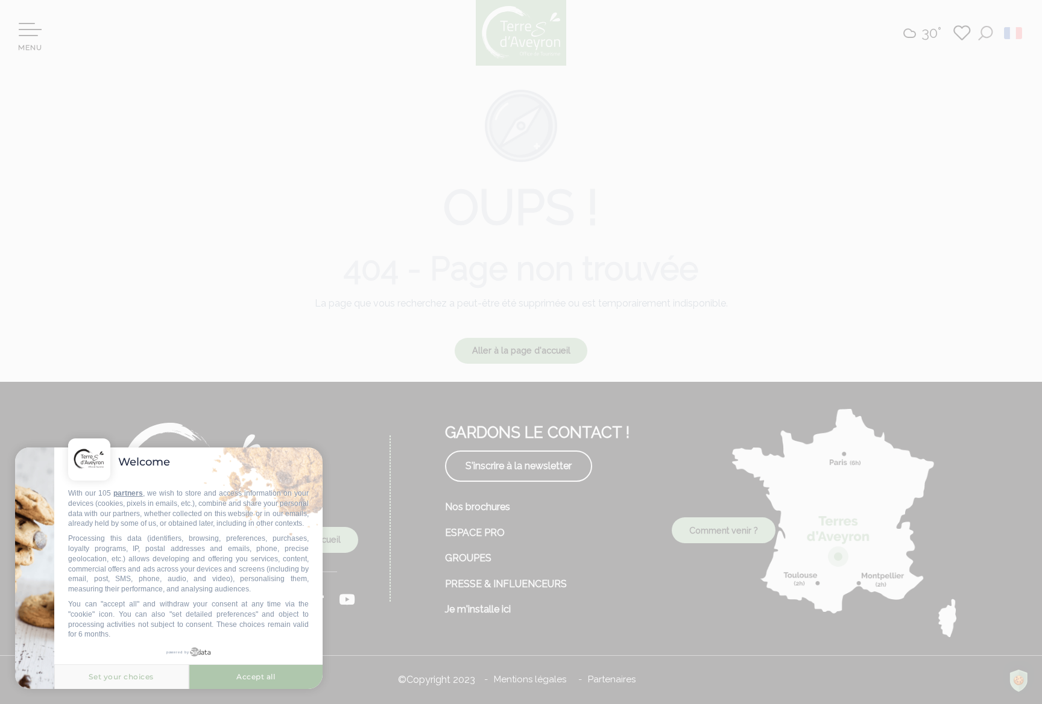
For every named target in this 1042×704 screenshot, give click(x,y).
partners (128, 493)
